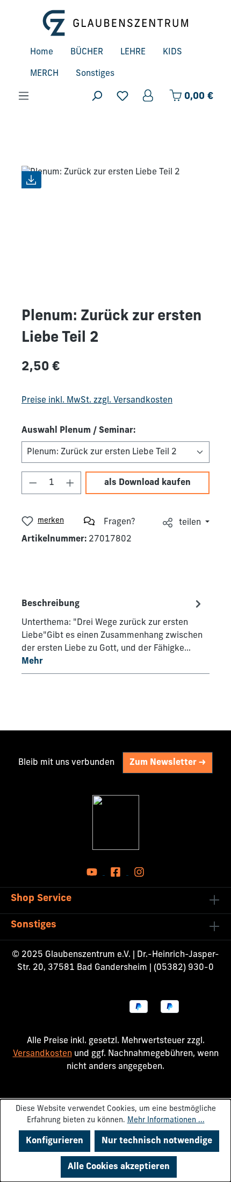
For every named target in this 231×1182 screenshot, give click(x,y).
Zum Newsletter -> (167, 762)
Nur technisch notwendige (157, 1141)
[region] (115, 226)
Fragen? (119, 522)
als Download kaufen (147, 483)
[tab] (112, 632)
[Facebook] (116, 872)
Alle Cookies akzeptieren (119, 1167)
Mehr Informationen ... (166, 1120)
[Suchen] (97, 96)
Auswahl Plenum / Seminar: (78, 430)
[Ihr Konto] (148, 96)
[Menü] (24, 96)
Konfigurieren (54, 1141)
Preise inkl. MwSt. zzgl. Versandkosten (96, 400)
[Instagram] (139, 872)
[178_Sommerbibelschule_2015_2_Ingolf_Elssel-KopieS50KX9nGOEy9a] (115, 226)
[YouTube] (93, 872)
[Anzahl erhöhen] (70, 483)
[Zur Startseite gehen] (115, 22)
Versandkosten (42, 1054)
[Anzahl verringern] (32, 483)
